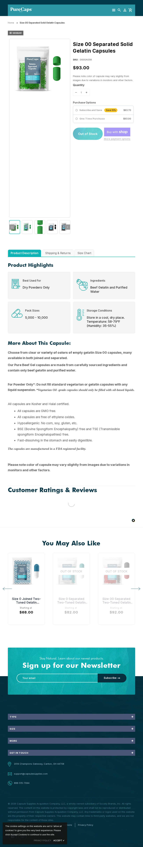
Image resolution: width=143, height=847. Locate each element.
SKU (75, 59)
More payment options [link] (117, 138)
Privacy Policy (85, 824)
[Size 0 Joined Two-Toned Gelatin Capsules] (26, 571)
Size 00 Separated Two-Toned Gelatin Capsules (116, 600)
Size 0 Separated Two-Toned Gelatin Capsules (71, 600)
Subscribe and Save (90, 110)
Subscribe (110, 677)
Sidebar (17, 33)
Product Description (24, 253)
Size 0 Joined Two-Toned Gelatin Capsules (26, 600)
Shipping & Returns (58, 253)
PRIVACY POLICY (42, 840)
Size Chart (84, 253)
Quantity (78, 85)
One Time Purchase (92, 118)
